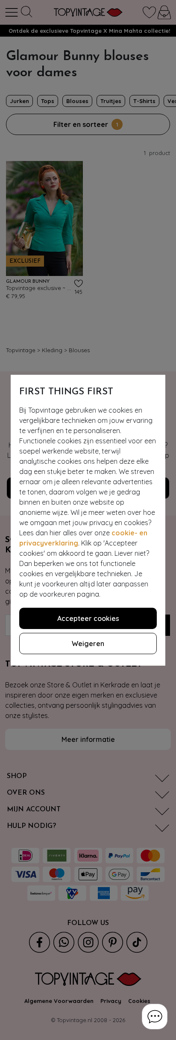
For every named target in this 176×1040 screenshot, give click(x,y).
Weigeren (88, 643)
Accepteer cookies (88, 618)
